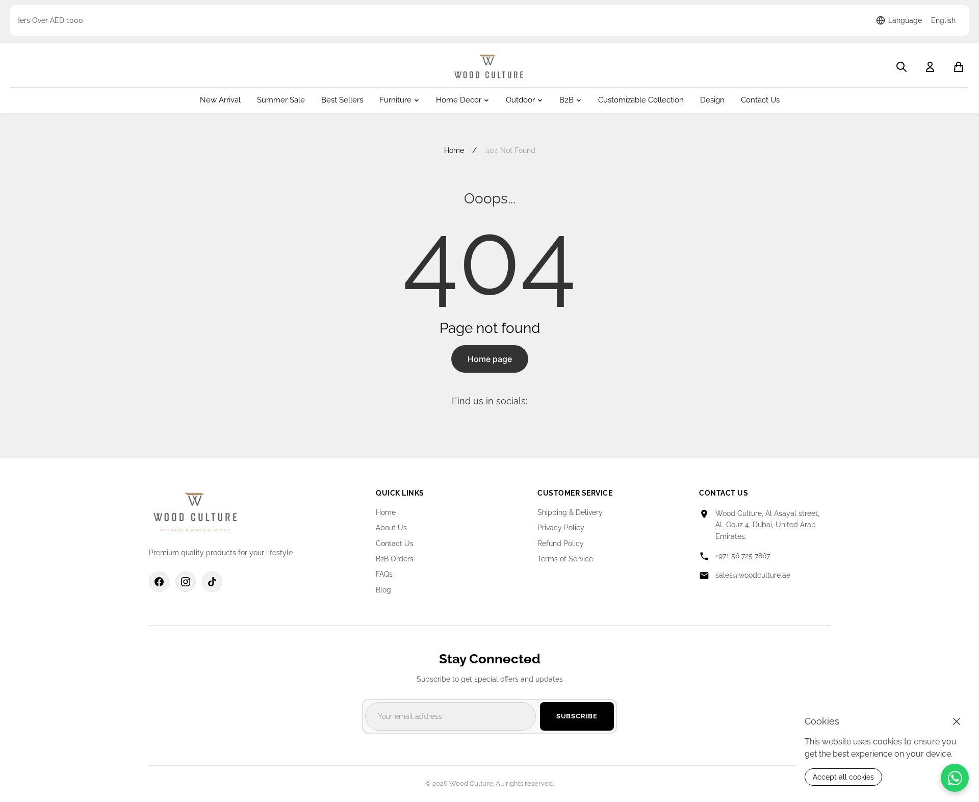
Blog (383, 590)
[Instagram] (185, 582)
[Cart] (958, 67)
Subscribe (577, 716)
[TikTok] (212, 582)
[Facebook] (159, 582)
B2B (566, 100)
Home (454, 150)
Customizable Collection (641, 100)
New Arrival (220, 100)
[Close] (956, 721)
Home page (490, 359)
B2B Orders (395, 559)
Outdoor (520, 100)
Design (712, 100)
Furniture (395, 100)
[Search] (901, 67)
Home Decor (458, 100)
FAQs (384, 574)
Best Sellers (342, 100)
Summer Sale (281, 100)
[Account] (930, 67)
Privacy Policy (560, 528)
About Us (391, 528)
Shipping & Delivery (570, 512)
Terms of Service (565, 559)
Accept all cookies (843, 777)
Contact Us (760, 100)
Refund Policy (560, 543)
